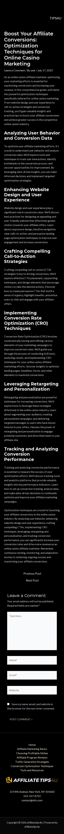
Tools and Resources (32, 770)
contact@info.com (32, 800)
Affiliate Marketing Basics (32, 748)
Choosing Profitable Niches (32, 753)
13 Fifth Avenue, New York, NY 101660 (32, 791)
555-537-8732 (32, 796)
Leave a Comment (14, 70)
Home (32, 744)
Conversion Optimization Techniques (32, 766)
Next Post (32, 580)
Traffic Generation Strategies (32, 761)
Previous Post (32, 573)
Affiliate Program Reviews (32, 757)
